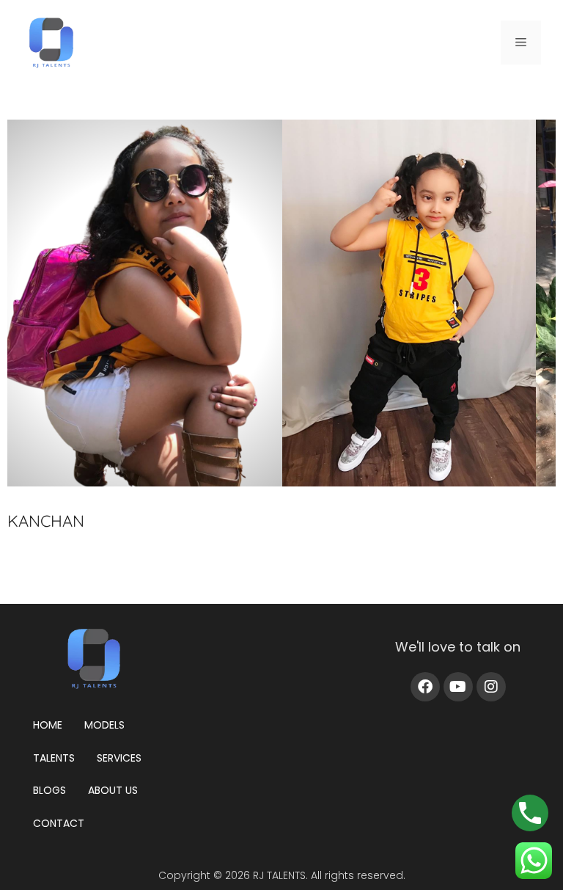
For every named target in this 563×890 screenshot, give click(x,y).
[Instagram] (491, 686)
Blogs (49, 790)
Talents (54, 758)
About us (113, 790)
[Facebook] (425, 686)
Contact (58, 823)
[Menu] (521, 43)
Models (104, 725)
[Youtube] (458, 686)
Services (119, 758)
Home (47, 725)
